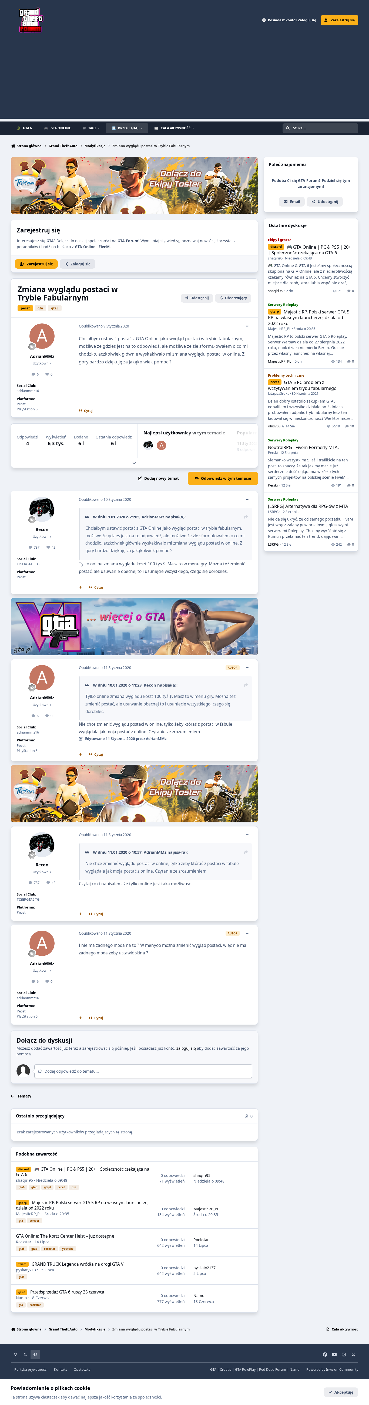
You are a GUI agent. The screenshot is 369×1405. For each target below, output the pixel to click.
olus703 (274, 426)
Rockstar (23, 1241)
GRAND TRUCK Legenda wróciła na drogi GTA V (77, 1264)
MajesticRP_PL (28, 1213)
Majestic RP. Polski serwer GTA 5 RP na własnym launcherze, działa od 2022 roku (82, 1205)
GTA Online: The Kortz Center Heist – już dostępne (65, 1236)
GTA (213, 1369)
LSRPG (273, 511)
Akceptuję (343, 1392)
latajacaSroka (278, 393)
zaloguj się (186, 1048)
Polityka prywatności (30, 1369)
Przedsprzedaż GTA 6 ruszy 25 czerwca (67, 1292)
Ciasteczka (82, 1369)
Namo (21, 1297)
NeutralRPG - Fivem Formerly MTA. (303, 447)
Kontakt (60, 1369)
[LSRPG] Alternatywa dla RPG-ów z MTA (308, 506)
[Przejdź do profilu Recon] (148, 445)
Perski (273, 452)
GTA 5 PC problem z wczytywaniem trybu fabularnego (302, 385)
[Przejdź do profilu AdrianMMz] (42, 336)
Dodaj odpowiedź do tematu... (71, 1071)
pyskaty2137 (27, 1269)
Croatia (226, 1369)
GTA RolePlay (245, 1369)
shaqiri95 (24, 1180)
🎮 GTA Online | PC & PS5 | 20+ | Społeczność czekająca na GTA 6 (82, 1171)
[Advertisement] (184, 81)
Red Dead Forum (272, 1369)
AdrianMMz (42, 356)
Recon (42, 529)
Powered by (332, 1369)
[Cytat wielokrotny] (80, 587)
